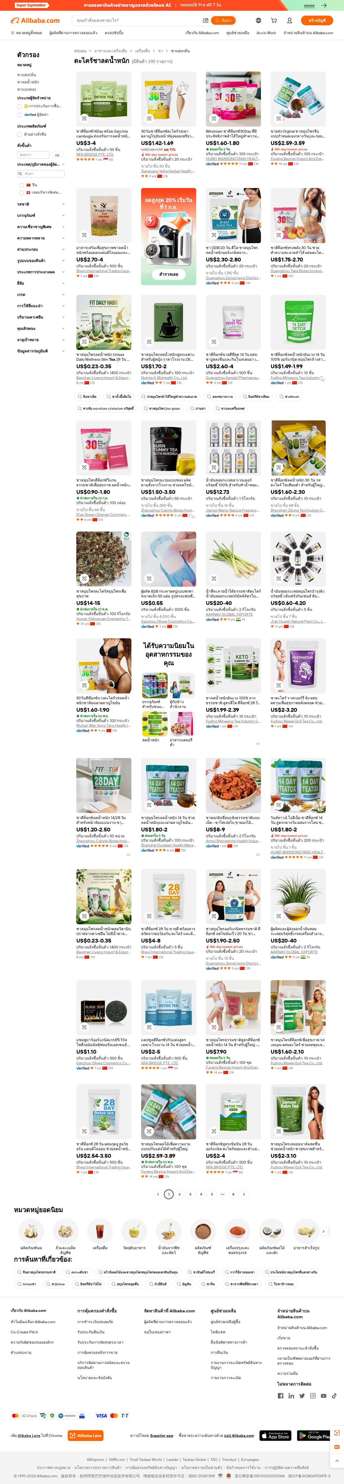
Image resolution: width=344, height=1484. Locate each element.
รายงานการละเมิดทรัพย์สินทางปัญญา (236, 1365)
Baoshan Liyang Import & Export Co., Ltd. (103, 378)
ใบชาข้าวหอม (284, 1284)
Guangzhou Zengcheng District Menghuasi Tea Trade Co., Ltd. (233, 278)
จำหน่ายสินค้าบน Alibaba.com (302, 1328)
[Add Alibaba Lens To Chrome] (85, 1435)
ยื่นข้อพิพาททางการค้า (229, 1342)
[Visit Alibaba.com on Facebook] (280, 1396)
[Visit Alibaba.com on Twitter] (302, 1396)
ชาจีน (211, 1284)
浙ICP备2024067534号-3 (309, 1476)
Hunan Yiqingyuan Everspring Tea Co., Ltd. (103, 619)
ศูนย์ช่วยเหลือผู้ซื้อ (225, 1322)
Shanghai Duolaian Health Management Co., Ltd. (168, 845)
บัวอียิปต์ (161, 1284)
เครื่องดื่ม (142, 51)
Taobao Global (194, 1459)
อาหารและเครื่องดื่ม (110, 51)
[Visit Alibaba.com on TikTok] (334, 1396)
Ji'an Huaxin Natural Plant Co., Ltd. (298, 621)
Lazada (172, 1459)
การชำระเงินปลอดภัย (95, 1322)
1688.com (117, 1459)
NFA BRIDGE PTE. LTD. (95, 154)
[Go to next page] (244, 1194)
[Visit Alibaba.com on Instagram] (313, 1396)
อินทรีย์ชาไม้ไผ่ (90, 1284)
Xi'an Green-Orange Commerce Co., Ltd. (103, 514)
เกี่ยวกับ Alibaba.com (28, 1310)
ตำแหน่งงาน (21, 1352)
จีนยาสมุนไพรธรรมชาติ (39, 1272)
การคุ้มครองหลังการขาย (97, 1352)
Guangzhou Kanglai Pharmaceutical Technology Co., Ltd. (233, 378)
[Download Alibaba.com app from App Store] (275, 1435)
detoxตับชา (79, 1272)
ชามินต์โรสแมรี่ (204, 1272)
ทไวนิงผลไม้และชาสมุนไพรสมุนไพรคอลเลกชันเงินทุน (141, 1272)
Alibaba (80, 51)
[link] (337, 1433)
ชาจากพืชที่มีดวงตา (244, 1284)
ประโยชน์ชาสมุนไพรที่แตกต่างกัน (293, 1272)
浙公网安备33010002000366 (260, 1476)
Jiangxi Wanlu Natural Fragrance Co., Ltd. (233, 510)
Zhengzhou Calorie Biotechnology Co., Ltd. (168, 510)
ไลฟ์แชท (218, 1332)
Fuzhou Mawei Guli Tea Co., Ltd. (296, 721)
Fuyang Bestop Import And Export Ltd (298, 159)
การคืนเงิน (219, 1352)
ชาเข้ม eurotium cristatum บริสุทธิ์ (108, 408)
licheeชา (29, 1284)
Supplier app (161, 1435)
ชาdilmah (292, 397)
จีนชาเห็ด (89, 397)
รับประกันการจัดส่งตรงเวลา (100, 1342)
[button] (205, 20)
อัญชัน (186, 1284)
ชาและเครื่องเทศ (233, 408)
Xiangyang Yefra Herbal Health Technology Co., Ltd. (168, 171)
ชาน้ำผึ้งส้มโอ (121, 397)
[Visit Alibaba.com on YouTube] (323, 1396)
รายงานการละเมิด (226, 1378)
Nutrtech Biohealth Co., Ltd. (164, 378)
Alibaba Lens (29, 1435)
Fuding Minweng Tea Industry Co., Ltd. (298, 378)
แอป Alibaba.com (239, 1435)
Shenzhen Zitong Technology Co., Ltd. (298, 510)
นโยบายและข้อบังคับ (94, 1378)
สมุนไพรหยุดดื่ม (128, 1284)
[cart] (275, 21)
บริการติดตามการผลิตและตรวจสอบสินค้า (103, 1365)
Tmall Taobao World (146, 1459)
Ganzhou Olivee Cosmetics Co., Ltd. (168, 621)
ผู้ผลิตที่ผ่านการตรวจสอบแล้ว (168, 1322)
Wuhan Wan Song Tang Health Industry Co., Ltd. (103, 725)
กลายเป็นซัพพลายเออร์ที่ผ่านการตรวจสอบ (304, 1360)
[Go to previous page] (158, 1194)
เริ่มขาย (283, 1338)
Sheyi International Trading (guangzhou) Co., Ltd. (103, 271)
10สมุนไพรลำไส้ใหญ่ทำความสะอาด (172, 397)
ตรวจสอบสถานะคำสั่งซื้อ (297, 1348)
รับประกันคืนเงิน (91, 1332)
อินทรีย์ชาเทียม (258, 397)
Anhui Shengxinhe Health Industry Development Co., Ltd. (233, 841)
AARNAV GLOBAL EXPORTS (229, 614)
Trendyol (229, 1459)
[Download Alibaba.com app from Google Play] (315, 1435)
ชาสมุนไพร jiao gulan (164, 408)
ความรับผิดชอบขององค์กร (32, 1342)
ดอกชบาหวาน (223, 397)
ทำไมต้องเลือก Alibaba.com (33, 1322)
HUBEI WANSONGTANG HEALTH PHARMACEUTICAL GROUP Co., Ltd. (233, 159)
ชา (160, 51)
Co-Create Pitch (24, 1332)
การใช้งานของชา (242, 1272)
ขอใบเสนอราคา (157, 1332)
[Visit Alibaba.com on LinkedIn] (291, 1396)
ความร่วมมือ (287, 1373)
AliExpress (95, 1459)
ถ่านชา (201, 408)
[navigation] (41, 623)
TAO (213, 1459)
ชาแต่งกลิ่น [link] (180, 51)
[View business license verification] (220, 1476)
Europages (250, 1459)
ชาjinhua (58, 1284)
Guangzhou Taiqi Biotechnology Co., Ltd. (298, 271)
